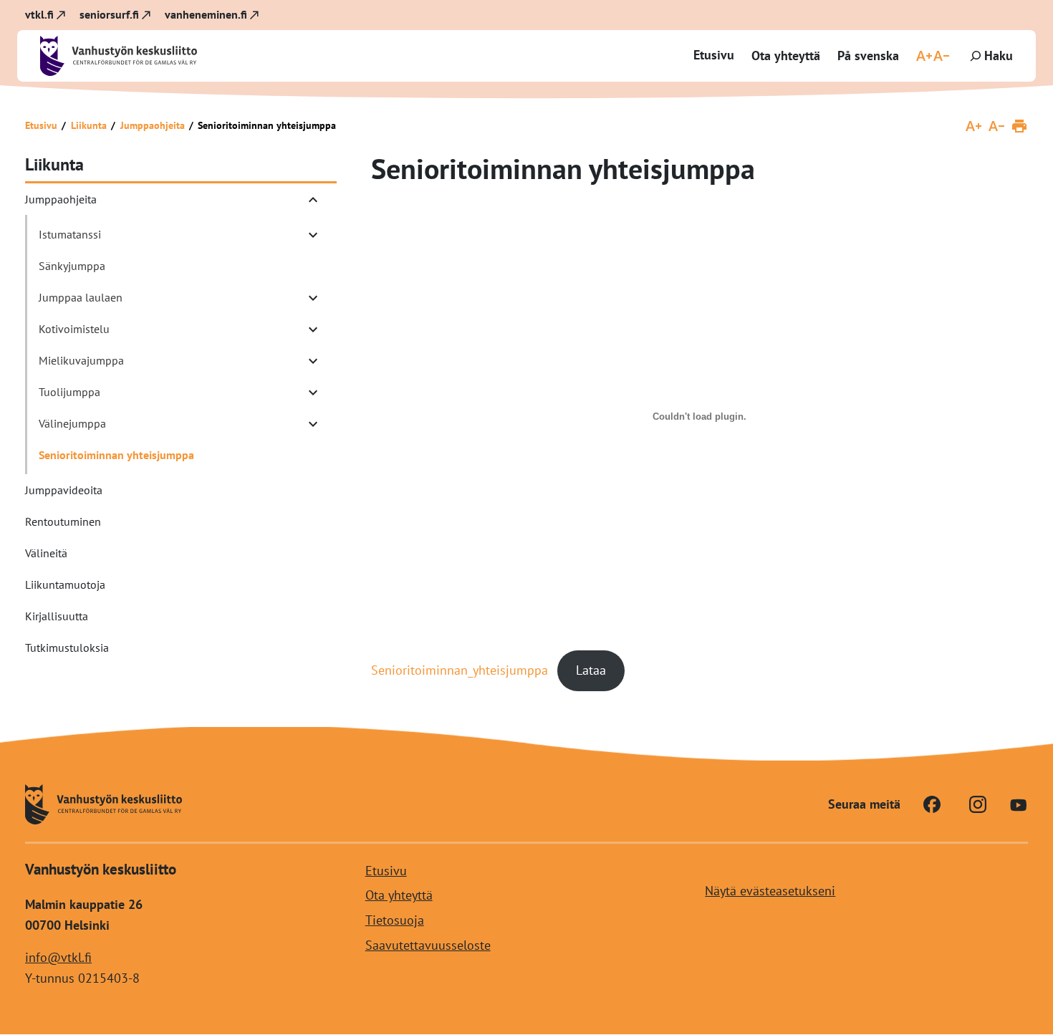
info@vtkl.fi (58, 957)
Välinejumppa (72, 423)
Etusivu (713, 55)
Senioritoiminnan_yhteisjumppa (459, 670)
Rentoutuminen (63, 521)
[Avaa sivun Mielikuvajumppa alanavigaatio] (313, 361)
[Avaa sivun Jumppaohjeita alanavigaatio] (313, 200)
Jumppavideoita (63, 490)
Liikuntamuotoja (65, 584)
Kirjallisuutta (56, 616)
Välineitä (46, 553)
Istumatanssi (70, 234)
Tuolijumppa (69, 392)
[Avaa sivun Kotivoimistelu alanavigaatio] (313, 329)
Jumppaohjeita (152, 125)
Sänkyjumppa (72, 266)
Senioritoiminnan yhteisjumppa (116, 455)
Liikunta (89, 125)
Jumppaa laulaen (80, 297)
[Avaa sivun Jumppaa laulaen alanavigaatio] (313, 298)
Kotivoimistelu (74, 329)
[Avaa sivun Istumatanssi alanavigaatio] (313, 235)
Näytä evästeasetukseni (770, 890)
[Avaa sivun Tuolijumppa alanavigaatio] (313, 392)
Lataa (591, 670)
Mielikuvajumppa (81, 360)
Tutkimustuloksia (67, 647)
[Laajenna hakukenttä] (990, 56)
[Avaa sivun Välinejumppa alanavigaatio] (313, 424)
